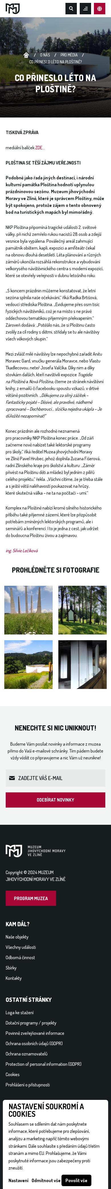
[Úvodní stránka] (13, 8)
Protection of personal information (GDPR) (43, 1064)
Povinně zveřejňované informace (35, 1033)
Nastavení (18, 1180)
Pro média (69, 54)
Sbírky (11, 968)
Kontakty (14, 978)
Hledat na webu (71, 8)
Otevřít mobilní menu (85, 8)
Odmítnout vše (46, 1180)
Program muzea (31, 898)
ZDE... (40, 147)
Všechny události (21, 947)
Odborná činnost (20, 957)
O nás (45, 54)
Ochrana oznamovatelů (27, 1054)
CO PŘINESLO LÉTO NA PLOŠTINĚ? (55, 61)
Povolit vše (76, 1180)
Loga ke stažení (20, 1012)
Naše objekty (17, 937)
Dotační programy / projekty (31, 1023)
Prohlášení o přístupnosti (28, 1085)
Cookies (13, 1074)
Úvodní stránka (26, 55)
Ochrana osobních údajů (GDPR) (34, 1043)
